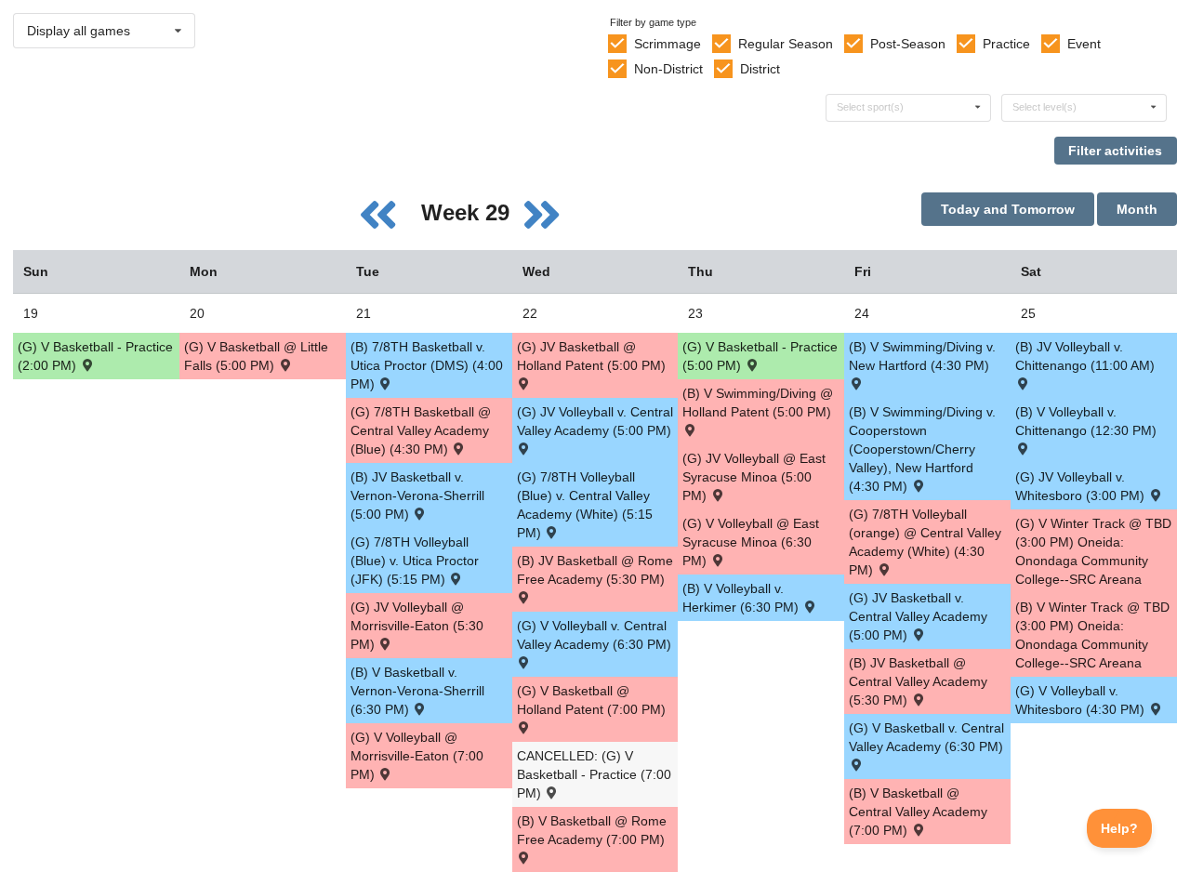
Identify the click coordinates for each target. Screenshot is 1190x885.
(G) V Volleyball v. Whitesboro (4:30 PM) (1081, 700)
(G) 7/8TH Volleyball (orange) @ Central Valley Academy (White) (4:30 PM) (925, 542)
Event (1084, 43)
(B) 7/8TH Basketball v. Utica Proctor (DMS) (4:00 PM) (426, 365)
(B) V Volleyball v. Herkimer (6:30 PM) (742, 597)
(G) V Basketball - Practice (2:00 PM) (95, 356)
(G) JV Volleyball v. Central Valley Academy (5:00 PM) (595, 421)
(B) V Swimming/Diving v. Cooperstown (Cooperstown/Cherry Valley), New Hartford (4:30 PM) (922, 449)
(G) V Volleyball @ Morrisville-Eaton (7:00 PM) (416, 756)
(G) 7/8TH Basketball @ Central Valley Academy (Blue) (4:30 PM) (420, 430)
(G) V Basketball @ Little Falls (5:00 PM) (256, 356)
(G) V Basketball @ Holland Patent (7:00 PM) (591, 700)
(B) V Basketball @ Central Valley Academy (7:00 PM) (918, 812)
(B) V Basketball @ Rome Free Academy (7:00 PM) (592, 830)
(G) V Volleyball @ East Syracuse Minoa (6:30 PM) (750, 542)
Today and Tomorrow (1008, 209)
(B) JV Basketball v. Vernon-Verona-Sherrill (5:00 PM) (417, 495)
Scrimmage (667, 43)
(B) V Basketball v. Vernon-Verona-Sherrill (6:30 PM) (417, 691)
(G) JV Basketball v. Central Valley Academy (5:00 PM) (918, 616)
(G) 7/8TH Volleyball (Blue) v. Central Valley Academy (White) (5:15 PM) (585, 504)
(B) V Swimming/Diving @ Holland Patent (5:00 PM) (757, 402)
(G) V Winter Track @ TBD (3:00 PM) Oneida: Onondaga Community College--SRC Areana (1093, 551)
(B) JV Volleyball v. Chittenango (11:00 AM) (1085, 356)
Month (1137, 209)
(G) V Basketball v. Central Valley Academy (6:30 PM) (926, 737)
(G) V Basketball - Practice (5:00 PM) (760, 356)
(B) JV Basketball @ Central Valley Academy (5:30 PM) (918, 681)
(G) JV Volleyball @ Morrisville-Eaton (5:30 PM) (416, 626)
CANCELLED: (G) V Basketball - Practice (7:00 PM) (594, 774)
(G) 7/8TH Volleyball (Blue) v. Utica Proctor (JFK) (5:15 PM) (414, 561)
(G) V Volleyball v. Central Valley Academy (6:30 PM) (594, 635)
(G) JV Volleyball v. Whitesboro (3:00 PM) (1081, 486)
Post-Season (907, 43)
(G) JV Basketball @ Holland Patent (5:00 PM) (591, 356)
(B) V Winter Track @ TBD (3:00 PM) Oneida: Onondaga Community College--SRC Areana (1092, 635)
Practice (1006, 43)
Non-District (668, 68)
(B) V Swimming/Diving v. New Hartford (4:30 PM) (922, 356)
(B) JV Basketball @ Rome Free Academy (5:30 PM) (595, 570)
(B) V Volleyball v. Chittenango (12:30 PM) (1086, 421)
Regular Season (785, 43)
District (760, 68)
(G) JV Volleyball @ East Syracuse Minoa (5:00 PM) (754, 477)
